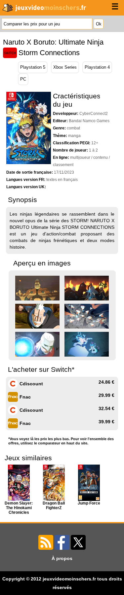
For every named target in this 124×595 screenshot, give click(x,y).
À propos (62, 558)
